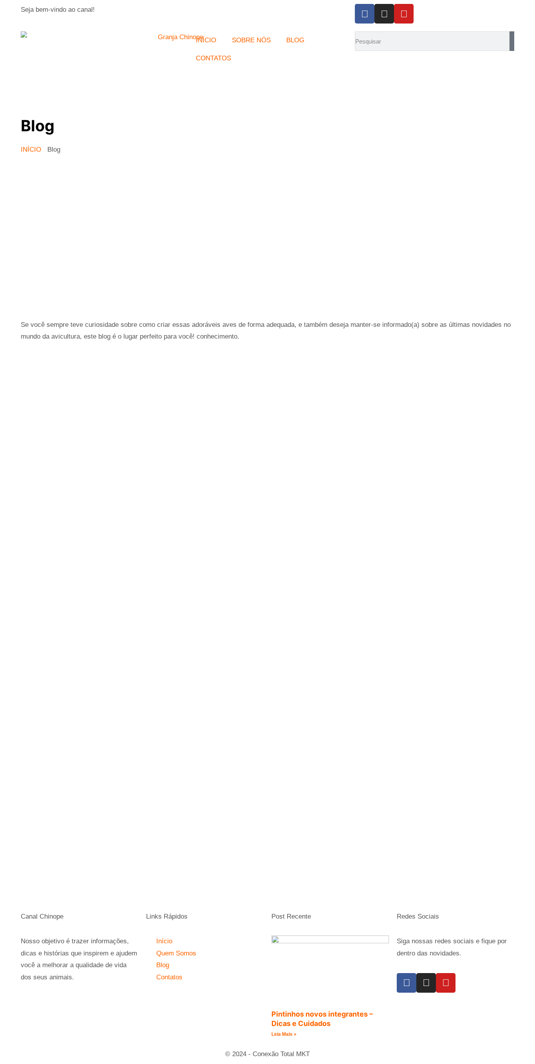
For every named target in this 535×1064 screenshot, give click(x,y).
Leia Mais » (283, 1034)
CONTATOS (213, 58)
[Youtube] (404, 14)
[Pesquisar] (512, 41)
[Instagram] (384, 14)
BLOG (295, 40)
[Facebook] (364, 14)
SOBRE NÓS (251, 40)
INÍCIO (206, 40)
